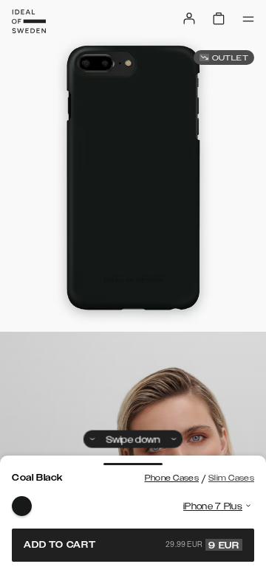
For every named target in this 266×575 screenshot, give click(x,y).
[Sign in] (189, 18)
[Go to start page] (29, 21)
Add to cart (131, 545)
